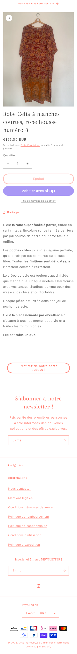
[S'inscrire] (64, 440)
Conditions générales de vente (30, 507)
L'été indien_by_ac (29, 642)
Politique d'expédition (24, 544)
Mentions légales (20, 498)
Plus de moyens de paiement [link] (38, 200)
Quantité (9, 155)
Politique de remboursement (28, 516)
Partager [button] (13, 212)
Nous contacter (19, 488)
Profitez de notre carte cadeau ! (38, 368)
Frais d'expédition (30, 145)
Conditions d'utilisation (24, 535)
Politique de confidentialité (27, 526)
